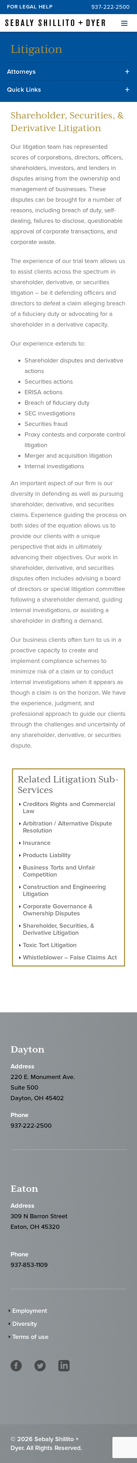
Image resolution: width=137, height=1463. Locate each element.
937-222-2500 (110, 7)
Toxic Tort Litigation (50, 945)
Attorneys (21, 71)
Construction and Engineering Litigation (64, 890)
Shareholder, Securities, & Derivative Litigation (58, 929)
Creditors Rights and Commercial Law (69, 807)
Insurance (37, 842)
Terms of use (30, 1337)
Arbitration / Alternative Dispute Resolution (67, 827)
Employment (29, 1311)
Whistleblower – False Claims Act (70, 957)
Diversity (24, 1324)
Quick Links (24, 89)
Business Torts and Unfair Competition (59, 871)
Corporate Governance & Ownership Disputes (58, 910)
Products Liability (47, 855)
